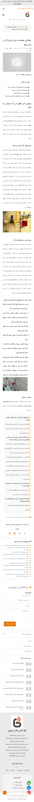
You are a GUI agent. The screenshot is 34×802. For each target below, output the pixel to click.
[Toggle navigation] (3, 15)
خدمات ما (26, 770)
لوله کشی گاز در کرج (25, 159)
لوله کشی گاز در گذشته (17, 701)
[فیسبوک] (25, 533)
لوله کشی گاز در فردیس (17, 669)
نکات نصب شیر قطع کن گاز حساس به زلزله (16, 96)
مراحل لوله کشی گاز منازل (22, 576)
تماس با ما (19, 770)
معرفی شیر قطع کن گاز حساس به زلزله (17, 87)
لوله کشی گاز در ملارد (17, 663)
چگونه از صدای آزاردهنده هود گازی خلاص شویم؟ (16, 545)
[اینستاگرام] (18, 4)
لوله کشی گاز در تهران (23, 517)
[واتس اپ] (20, 4)
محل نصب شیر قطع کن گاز (20, 93)
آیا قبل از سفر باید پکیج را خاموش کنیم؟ (19, 563)
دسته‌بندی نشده (27, 646)
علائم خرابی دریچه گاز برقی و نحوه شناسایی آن (17, 574)
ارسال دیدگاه (10, 624)
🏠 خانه (25, 27)
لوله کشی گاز (28, 651)
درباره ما (12, 770)
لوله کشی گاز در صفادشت (16, 676)
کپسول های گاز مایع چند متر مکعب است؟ (14, 708)
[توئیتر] (19, 533)
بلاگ (7, 770)
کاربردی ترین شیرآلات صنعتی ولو (21, 552)
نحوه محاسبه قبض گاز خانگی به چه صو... (12, 688)
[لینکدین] (9, 533)
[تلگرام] (14, 533)
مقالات (19, 27)
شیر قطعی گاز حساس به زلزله (19, 90)
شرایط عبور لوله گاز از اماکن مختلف (14, 682)
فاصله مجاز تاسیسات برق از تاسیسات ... (13, 694)
